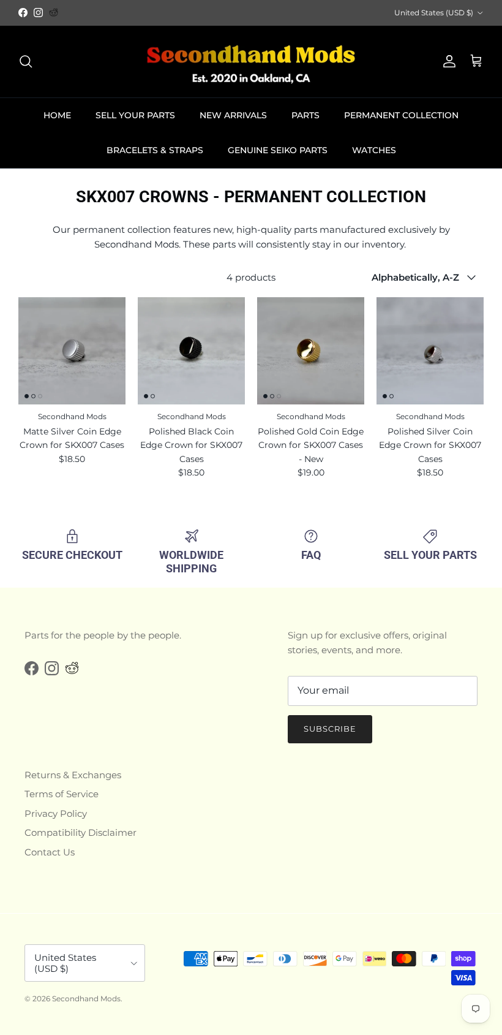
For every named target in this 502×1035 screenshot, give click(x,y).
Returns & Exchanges (72, 775)
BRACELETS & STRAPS (155, 150)
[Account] (447, 61)
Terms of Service (61, 794)
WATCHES (374, 150)
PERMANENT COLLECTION (401, 115)
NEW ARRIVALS (233, 115)
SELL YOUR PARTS (135, 115)
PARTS (305, 115)
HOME (57, 115)
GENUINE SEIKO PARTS (278, 150)
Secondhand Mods (86, 998)
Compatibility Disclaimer (80, 832)
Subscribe (330, 729)
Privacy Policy (55, 813)
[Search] (25, 61)
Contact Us (49, 852)
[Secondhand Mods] (251, 61)
